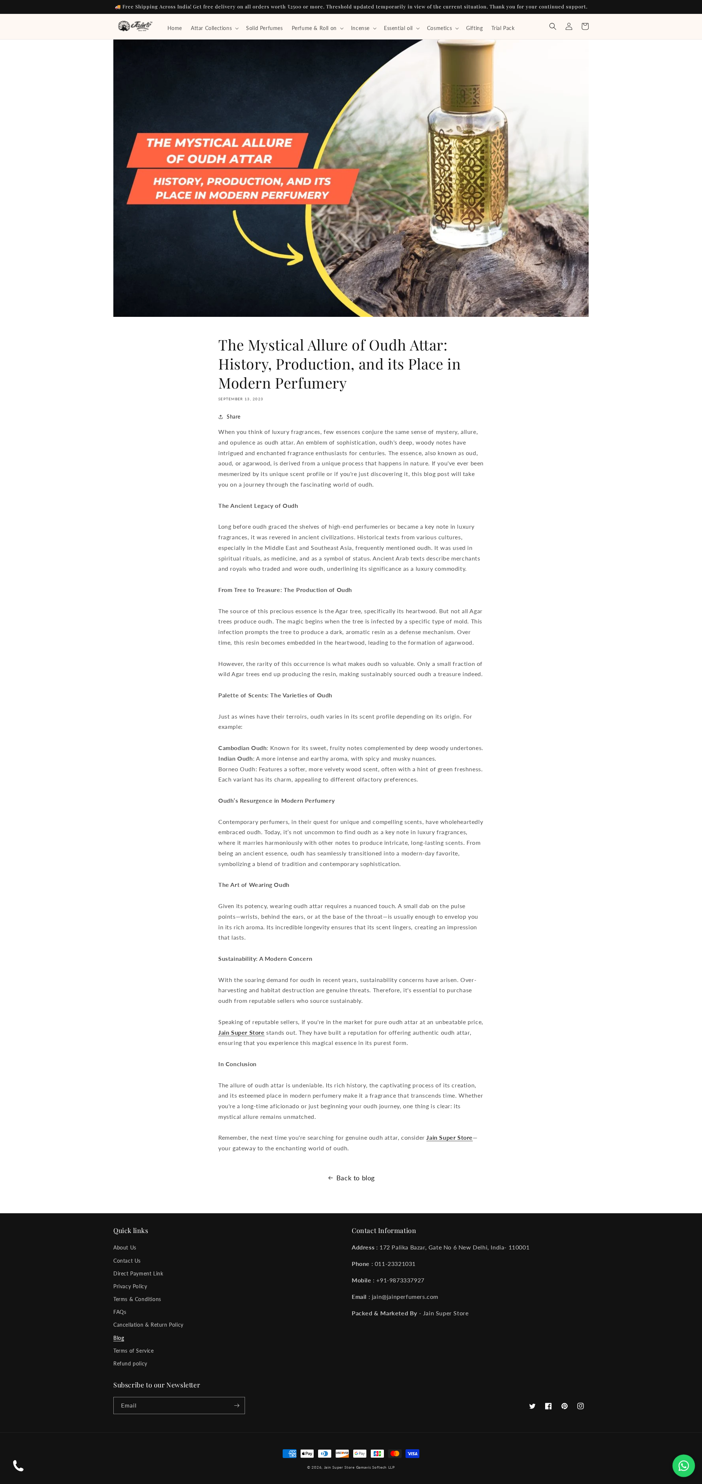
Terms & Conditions (137, 1299)
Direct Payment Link (138, 1273)
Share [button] (234, 416)
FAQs (119, 1312)
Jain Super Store (339, 1467)
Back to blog (355, 1178)
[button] (214, 28)
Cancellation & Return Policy (148, 1325)
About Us (124, 1247)
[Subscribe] (237, 1405)
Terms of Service (133, 1351)
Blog (118, 1338)
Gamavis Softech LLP (375, 1467)
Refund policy (130, 1363)
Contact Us (127, 1261)
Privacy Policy (130, 1286)
